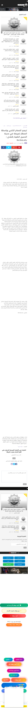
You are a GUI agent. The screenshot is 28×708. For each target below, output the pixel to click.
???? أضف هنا (7, 690)
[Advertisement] (14, 173)
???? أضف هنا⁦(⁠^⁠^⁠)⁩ (14, 700)
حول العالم (17, 44)
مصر (4, 126)
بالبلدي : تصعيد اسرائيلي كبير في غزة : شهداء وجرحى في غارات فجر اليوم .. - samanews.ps (11, 50)
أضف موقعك (8, 564)
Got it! (14, 706)
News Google (17, 36)
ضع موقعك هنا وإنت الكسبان (14, 611)
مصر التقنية (8, 557)
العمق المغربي (16, 106)
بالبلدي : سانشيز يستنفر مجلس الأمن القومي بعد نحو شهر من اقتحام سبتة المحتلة (11, 101)
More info (25, 703)
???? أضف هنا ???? (14, 670)
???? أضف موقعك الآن (14, 664)
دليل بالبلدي (20, 561)
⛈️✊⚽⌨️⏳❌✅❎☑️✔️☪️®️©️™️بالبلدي (16, 685)
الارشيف (14, 126)
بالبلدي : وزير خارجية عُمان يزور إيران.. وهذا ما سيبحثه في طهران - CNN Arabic (10, 93)
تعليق (24, 484)
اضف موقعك (14, 616)
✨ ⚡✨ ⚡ (14, 675)
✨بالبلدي (8, 659)
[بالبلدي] (12, 553)
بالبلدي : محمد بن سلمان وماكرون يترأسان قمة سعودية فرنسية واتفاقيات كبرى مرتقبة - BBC (10, 76)
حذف (8, 143)
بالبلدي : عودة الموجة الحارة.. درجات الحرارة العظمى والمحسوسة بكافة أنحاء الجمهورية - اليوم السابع (10, 85)
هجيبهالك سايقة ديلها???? (14, 625)
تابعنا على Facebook (19, 118)
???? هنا (6, 680)
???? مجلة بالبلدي (20, 690)
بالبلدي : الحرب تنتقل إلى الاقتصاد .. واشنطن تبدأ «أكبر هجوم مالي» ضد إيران (10, 109)
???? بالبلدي (19, 659)
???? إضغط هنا (14, 695)
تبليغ (11, 143)
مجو (8, 561)
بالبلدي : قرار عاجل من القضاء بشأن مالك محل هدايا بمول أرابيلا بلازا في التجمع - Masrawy (11, 67)
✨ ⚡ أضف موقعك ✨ (18, 680)
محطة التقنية (19, 557)
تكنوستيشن (20, 564)
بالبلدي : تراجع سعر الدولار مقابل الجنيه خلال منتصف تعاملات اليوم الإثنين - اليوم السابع (14, 33)
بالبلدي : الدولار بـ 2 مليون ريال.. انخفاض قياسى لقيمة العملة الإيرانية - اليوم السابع (10, 58)
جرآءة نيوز (25, 127)
